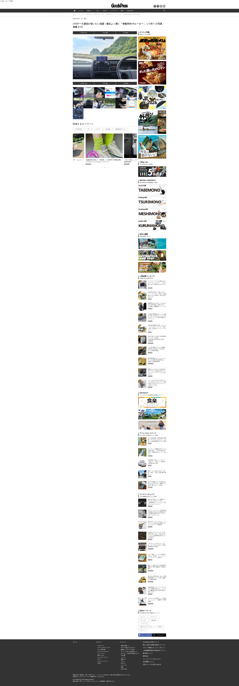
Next (133, 145)
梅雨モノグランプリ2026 (127, 649)
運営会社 (145, 656)
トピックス (114, 10)
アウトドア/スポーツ (103, 651)
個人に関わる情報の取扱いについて (154, 645)
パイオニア (97, 129)
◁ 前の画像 (105, 32)
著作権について (148, 653)
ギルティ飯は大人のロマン (128, 647)
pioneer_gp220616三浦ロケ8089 (132, 14)
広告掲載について (148, 662)
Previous (75, 145)
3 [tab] (108, 168)
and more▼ (130, 10)
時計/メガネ (100, 655)
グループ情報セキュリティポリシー (154, 647)
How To (105, 10)
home (75, 11)
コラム (97, 10)
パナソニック (153, 617)
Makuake (153, 620)
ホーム (74, 14)
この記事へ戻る (83, 32)
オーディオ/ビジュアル (103, 647)
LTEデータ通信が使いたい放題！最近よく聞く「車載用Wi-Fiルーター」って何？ (102, 14)
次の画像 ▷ (126, 32)
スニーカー (143, 620)
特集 (122, 10)
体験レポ (89, 10)
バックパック (144, 623)
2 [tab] (105, 168)
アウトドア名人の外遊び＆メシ (129, 651)
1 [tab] (102, 168)
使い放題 (108, 129)
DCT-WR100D (78, 129)
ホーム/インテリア (102, 657)
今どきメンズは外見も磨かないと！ (130, 653)
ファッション (101, 653)
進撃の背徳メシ (125, 645)
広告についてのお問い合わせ (152, 664)
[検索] (164, 11)
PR (79, 14)
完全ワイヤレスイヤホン (147, 626)
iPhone (160, 626)
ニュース (80, 10)
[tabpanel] (105, 149)
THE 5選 (123, 655)
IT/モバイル (100, 645)
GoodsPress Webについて (151, 642)
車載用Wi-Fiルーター (120, 129)
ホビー (99, 659)
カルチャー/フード (102, 661)
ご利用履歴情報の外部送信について (154, 650)
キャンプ (143, 617)
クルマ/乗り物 (101, 649)
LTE (88, 129)
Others (99, 663)
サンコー (143, 630)
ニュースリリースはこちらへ (152, 659)
